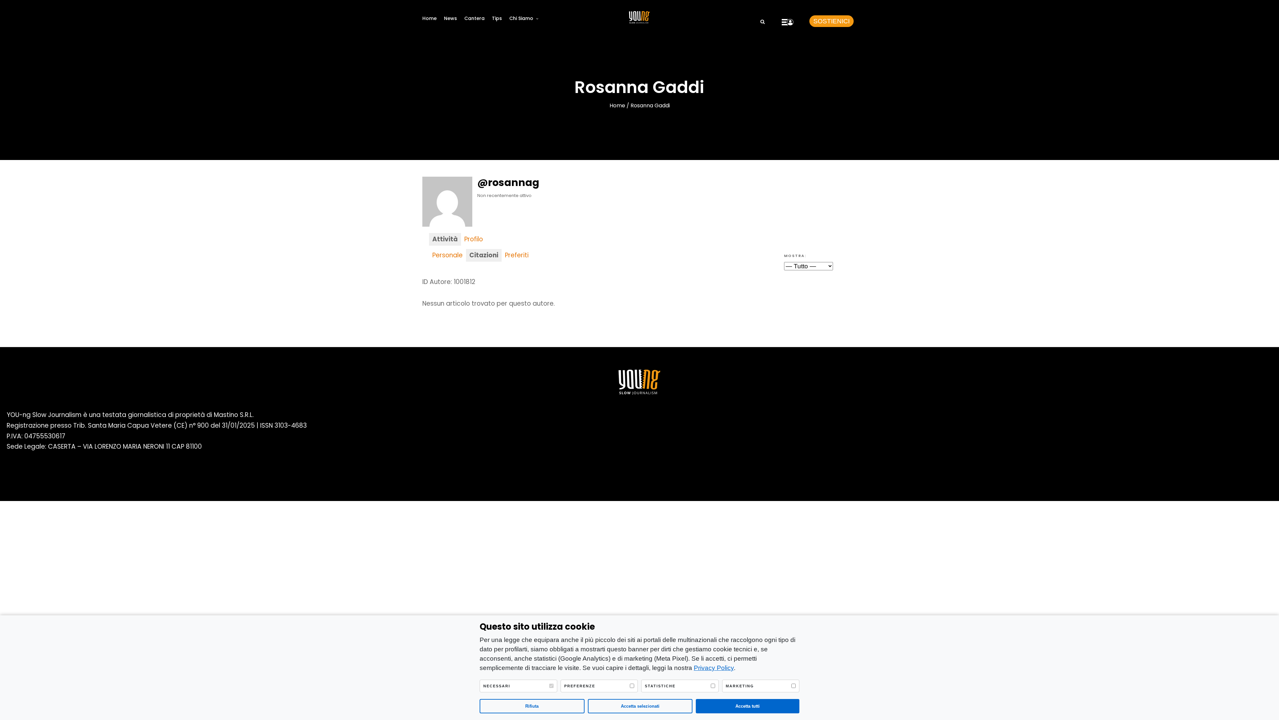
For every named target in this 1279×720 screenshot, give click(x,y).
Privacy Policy (714, 667)
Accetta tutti (747, 706)
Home (429, 18)
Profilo (473, 239)
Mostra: (795, 255)
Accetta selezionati (640, 706)
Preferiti (517, 255)
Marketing (740, 686)
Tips (497, 18)
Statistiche (660, 686)
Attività (445, 239)
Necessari (496, 686)
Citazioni (483, 255)
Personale (447, 255)
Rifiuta (532, 706)
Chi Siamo (521, 18)
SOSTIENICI (831, 21)
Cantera (474, 18)
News (450, 18)
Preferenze (579, 686)
